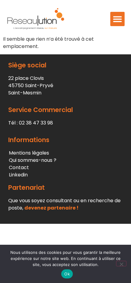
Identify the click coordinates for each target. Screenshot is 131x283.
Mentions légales (29, 152)
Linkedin (18, 174)
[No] (121, 263)
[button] (117, 19)
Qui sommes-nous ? (32, 160)
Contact (19, 167)
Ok (67, 273)
